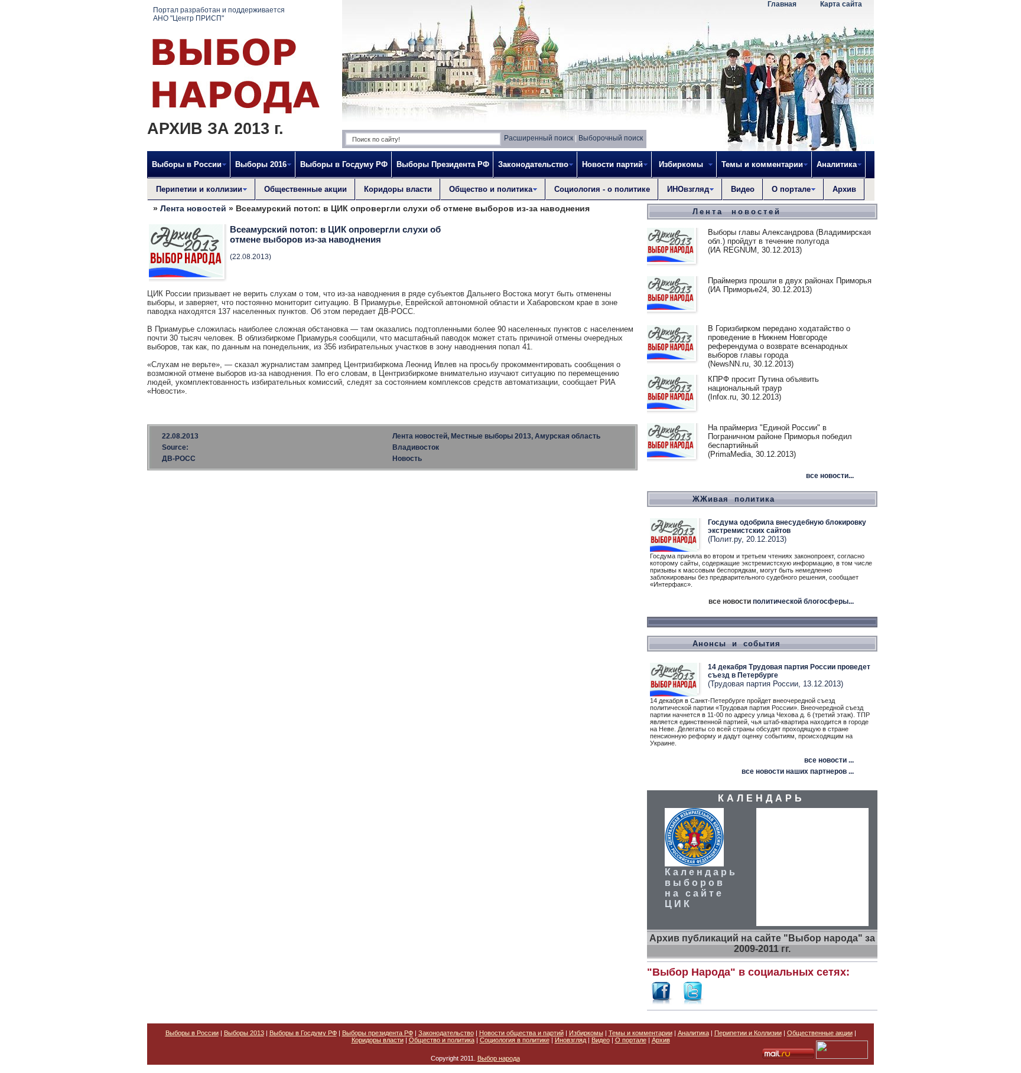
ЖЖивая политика (733, 499)
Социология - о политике (602, 189)
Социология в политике (514, 1039)
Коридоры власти (398, 189)
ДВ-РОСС (179, 458)
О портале (630, 1039)
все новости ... (829, 760)
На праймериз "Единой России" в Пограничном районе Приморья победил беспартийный (780, 436)
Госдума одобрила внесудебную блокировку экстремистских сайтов (787, 526)
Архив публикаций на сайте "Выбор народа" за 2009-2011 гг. (762, 943)
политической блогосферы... (803, 601)
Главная (782, 4)
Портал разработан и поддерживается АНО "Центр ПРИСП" (219, 14)
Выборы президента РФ (377, 1032)
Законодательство (446, 1032)
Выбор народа (498, 1058)
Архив (844, 189)
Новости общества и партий (521, 1032)
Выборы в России (192, 1032)
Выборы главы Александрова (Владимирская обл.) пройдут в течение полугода (789, 237)
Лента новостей (193, 208)
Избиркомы (586, 1032)
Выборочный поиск (610, 138)
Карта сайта (841, 4)
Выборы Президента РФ (442, 164)
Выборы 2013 (244, 1032)
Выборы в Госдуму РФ (344, 164)
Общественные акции (305, 189)
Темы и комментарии (640, 1032)
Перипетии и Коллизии (748, 1032)
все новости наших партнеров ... (798, 771)
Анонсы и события (736, 643)
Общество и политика (441, 1039)
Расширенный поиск (538, 138)
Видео (743, 189)
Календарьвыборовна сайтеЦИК (701, 888)
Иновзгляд (570, 1039)
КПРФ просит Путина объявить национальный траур (763, 383)
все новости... (830, 476)
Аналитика (693, 1032)
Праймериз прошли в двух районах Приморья (790, 280)
